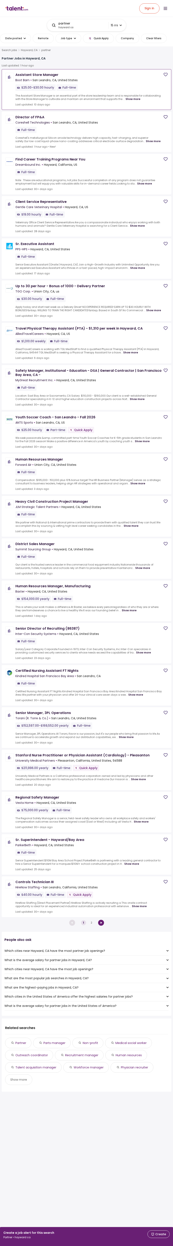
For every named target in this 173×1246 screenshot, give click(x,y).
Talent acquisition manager (35, 1067)
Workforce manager (89, 1067)
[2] (101, 923)
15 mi (114, 25)
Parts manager (54, 1043)
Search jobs (9, 50)
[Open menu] (165, 8)
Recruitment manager (81, 1055)
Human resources (129, 1055)
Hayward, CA (29, 50)
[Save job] (166, 74)
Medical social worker (131, 1043)
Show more (133, 99)
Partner (20, 1043)
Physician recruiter (134, 1067)
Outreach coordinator (31, 1055)
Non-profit (90, 1043)
